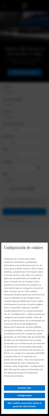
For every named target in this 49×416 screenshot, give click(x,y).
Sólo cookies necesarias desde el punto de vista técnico (24, 405)
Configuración (24, 395)
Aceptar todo (24, 387)
